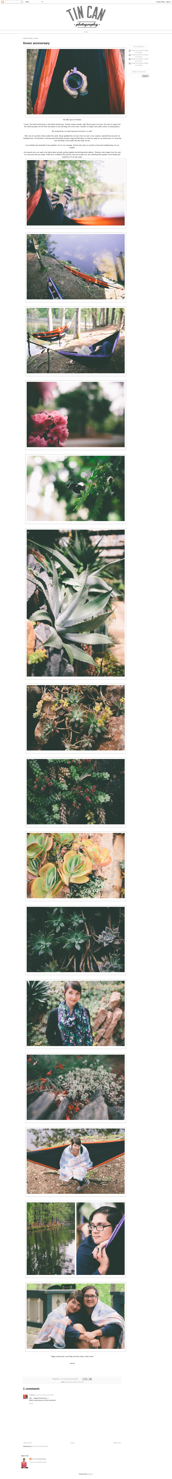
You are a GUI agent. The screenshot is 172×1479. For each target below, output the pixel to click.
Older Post (117, 1443)
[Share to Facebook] (90, 1379)
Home (73, 1443)
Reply (31, 1403)
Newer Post (28, 1443)
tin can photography (39, 1459)
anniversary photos (71, 1382)
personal (80, 1382)
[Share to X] (88, 1379)
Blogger (90, 1474)
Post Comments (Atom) (40, 1446)
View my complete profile (38, 1462)
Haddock (32, 1395)
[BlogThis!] (86, 1379)
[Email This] (83, 1379)
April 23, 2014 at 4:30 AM (44, 1395)
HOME (86, 32)
